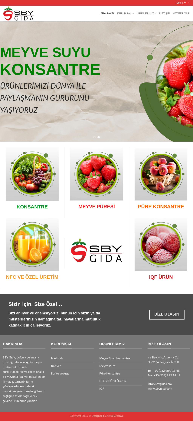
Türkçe (179, 2)
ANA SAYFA (107, 13)
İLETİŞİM (164, 13)
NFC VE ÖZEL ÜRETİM (32, 277)
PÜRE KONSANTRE (161, 206)
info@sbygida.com (160, 383)
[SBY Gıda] (26, 13)
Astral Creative (114, 416)
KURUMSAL (124, 13)
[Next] (184, 82)
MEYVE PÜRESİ (96, 206)
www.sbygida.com (160, 388)
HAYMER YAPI (181, 13)
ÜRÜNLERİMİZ (145, 13)
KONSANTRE (32, 206)
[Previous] (8, 82)
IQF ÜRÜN (161, 277)
